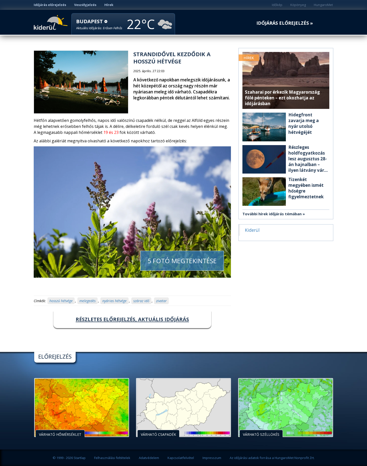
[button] (99, 24)
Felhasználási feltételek (112, 458)
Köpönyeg (298, 4)
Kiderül (51, 22)
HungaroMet (323, 4)
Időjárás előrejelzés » (284, 23)
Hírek (108, 4)
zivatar (161, 300)
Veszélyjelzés (85, 4)
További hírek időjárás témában (272, 213)
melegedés (87, 300)
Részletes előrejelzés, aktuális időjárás (132, 319)
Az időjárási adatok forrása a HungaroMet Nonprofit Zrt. (272, 458)
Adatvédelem (149, 458)
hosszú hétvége (61, 300)
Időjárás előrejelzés (50, 4)
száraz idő (141, 300)
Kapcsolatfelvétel (181, 458)
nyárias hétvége (114, 300)
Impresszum (211, 458)
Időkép (277, 4)
